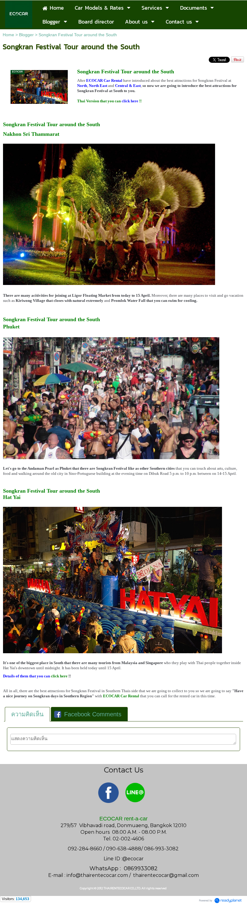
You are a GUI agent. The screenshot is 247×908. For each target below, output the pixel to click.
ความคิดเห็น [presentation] (27, 714)
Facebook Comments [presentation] (92, 714)
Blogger (26, 34)
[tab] (27, 714)
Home (8, 34)
